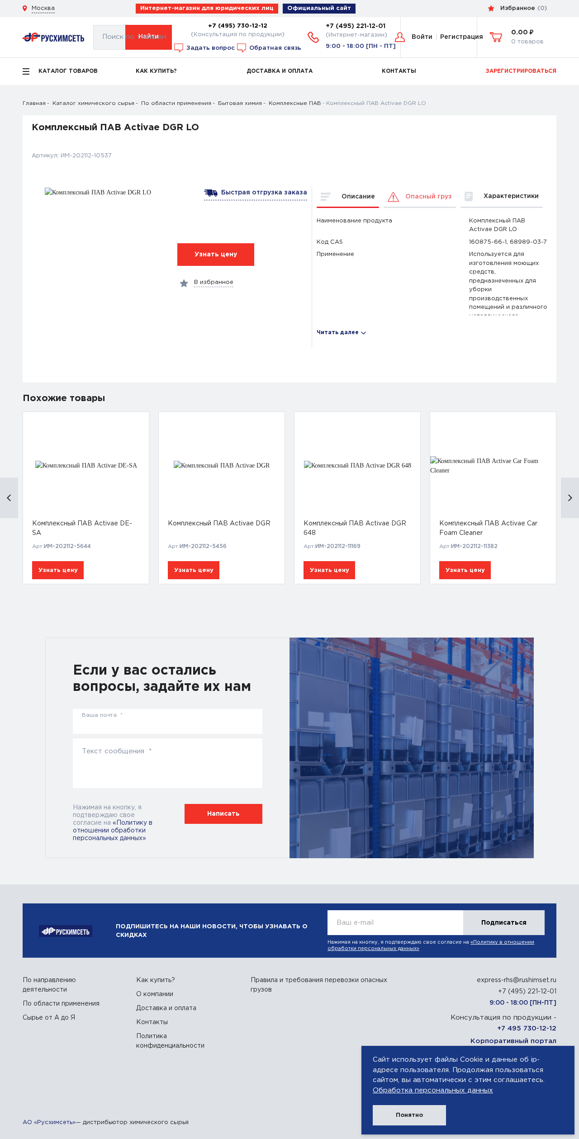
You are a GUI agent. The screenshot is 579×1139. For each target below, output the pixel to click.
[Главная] (53, 37)
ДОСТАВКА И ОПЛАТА (280, 71)
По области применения (176, 103)
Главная (34, 103)
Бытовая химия (240, 103)
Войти (422, 37)
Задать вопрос (210, 47)
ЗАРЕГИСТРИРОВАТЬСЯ (521, 71)
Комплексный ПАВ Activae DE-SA (82, 528)
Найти (148, 36)
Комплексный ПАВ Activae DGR (219, 523)
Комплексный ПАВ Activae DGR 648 (355, 528)
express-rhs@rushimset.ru (516, 980)
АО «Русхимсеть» (49, 1122)
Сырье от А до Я (49, 1018)
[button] (9, 497)
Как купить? (155, 980)
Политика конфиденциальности (170, 1041)
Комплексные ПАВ (295, 103)
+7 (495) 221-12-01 (355, 26)
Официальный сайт (319, 8)
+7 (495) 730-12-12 (237, 25)
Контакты (152, 1022)
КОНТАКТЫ (399, 71)
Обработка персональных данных (433, 1090)
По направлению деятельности (49, 985)
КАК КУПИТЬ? (156, 71)
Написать (223, 814)
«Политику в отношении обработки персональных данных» (112, 830)
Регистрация (461, 37)
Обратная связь (274, 47)
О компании (154, 994)
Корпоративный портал (513, 1041)
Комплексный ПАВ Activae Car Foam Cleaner (488, 528)
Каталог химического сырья (93, 103)
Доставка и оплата (166, 1008)
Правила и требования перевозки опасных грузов (319, 985)
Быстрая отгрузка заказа (262, 192)
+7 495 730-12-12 (526, 1028)
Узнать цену (58, 570)
